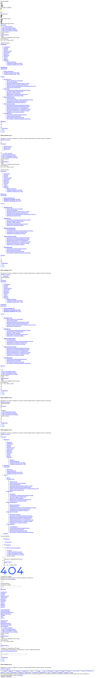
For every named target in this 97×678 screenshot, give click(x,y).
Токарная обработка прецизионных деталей (18, 83)
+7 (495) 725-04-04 (7, 26)
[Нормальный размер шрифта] (2, 4)
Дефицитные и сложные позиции (15, 112)
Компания (3, 44)
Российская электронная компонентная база (18, 105)
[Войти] (1, 125)
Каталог (3, 607)
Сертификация (8, 113)
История (6, 48)
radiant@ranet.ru (5, 34)
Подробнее (20, 675)
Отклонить (9, 676)
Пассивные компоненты (7, 612)
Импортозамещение (9, 97)
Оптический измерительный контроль (17, 114)
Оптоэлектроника (5, 611)
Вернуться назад (5, 579)
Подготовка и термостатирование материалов (18, 118)
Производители (8, 51)
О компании (7, 47)
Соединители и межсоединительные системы (18, 90)
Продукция (4, 68)
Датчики (3, 615)
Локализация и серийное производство (17, 101)
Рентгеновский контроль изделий (15, 117)
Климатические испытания (14, 116)
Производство (7, 79)
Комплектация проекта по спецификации (17, 108)
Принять (3, 676)
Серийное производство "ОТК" (15, 64)
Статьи (5, 57)
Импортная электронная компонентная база (18, 106)
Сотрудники (7, 52)
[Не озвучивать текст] (1, 22)
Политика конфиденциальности (9, 651)
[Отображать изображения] (1, 15)
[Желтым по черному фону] (1, 11)
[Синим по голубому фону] (1, 12)
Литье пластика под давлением (15, 80)
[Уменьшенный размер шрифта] (1, 2)
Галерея (6, 49)
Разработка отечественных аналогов (16, 102)
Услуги (2, 76)
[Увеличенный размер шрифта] (2, 6)
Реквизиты (6, 55)
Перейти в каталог (5, 139)
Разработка (4, 67)
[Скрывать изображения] (1, 17)
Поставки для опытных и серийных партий (18, 110)
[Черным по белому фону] (1, 9)
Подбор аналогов (11, 98)
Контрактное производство (14, 87)
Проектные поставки (9, 103)
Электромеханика (5, 609)
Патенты (6, 56)
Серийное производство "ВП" (14, 63)
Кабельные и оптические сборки (15, 95)
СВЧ (2, 616)
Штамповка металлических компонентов (17, 84)
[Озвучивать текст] (2, 20)
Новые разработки (11, 62)
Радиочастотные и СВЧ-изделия (15, 91)
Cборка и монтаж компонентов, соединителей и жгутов (21, 86)
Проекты (6, 60)
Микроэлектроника (6, 613)
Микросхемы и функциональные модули (17, 94)
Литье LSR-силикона (12, 82)
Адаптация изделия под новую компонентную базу (20, 99)
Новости (6, 59)
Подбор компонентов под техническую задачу (19, 109)
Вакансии (6, 53)
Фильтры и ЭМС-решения (13, 93)
